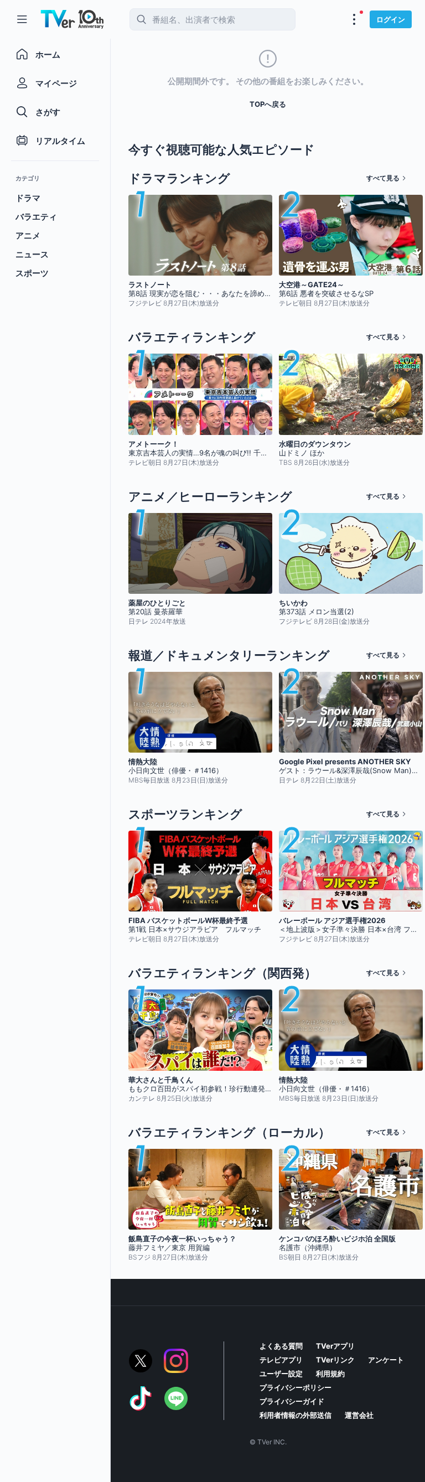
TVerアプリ (335, 1345)
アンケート (386, 1359)
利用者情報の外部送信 (295, 1415)
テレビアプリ (281, 1359)
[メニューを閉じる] (22, 19)
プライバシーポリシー (295, 1387)
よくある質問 (281, 1345)
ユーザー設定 (281, 1373)
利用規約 (330, 1373)
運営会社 (359, 1415)
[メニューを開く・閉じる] (354, 19)
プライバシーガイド (292, 1401)
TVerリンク (335, 1359)
